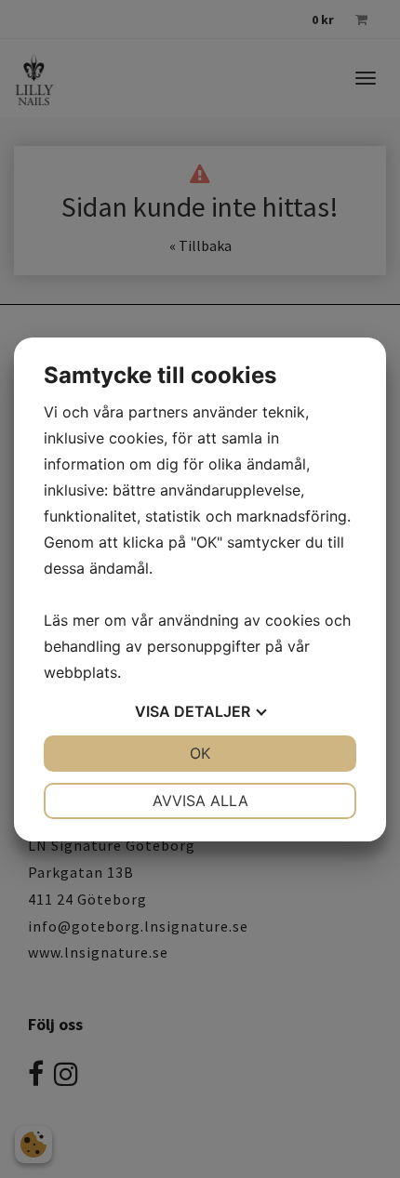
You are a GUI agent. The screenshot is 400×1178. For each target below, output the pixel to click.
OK (200, 753)
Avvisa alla (200, 800)
